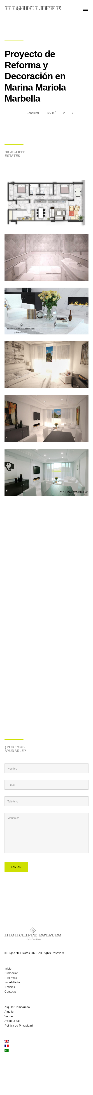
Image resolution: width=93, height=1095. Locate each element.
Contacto (10, 991)
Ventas (9, 1016)
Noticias (10, 987)
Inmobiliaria (12, 982)
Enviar (16, 867)
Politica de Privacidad (19, 1025)
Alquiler (9, 1011)
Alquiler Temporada (17, 1007)
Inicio (8, 968)
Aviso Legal (12, 1020)
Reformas (11, 977)
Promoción (12, 973)
